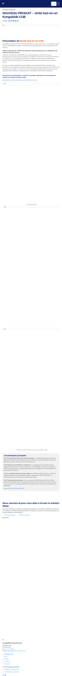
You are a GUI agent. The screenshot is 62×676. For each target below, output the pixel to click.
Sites (5, 656)
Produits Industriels (9, 515)
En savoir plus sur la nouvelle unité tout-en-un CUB (20, 80)
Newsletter (7, 664)
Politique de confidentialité (11, 669)
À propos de (8, 654)
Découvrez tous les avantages (14, 488)
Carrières (6, 661)
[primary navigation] (58, 4)
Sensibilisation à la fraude (11, 672)
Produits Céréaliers (24, 515)
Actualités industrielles (9, 9)
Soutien (6, 659)
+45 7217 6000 (9, 649)
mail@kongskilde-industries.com (16, 651)
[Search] (54, 4)
